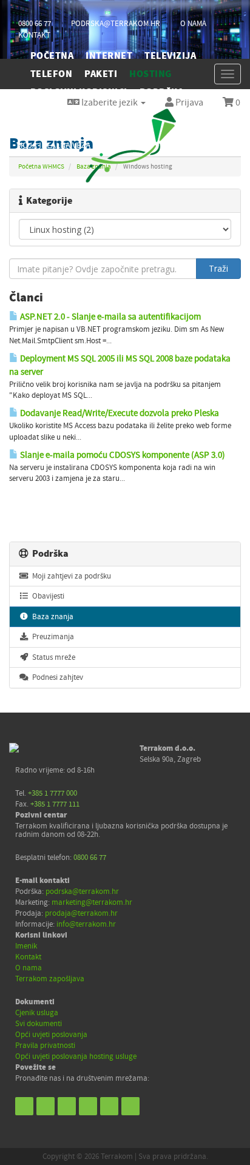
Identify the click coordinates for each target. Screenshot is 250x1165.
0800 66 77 (34, 24)
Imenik (26, 946)
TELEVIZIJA (170, 55)
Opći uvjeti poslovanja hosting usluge (76, 1056)
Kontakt (28, 957)
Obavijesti (46, 596)
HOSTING (150, 74)
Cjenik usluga (36, 1013)
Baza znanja (51, 617)
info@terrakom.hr (86, 924)
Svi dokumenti (38, 1024)
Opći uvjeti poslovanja (51, 1034)
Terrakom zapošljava (49, 979)
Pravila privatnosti (45, 1045)
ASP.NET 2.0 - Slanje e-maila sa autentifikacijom (109, 317)
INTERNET (109, 55)
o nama (193, 24)
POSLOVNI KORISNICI (78, 92)
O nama (28, 968)
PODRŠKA (161, 92)
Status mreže (52, 657)
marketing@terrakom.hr (92, 902)
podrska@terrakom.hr (115, 24)
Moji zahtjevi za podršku (70, 576)
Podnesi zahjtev (56, 677)
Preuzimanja (51, 637)
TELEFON (51, 74)
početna (51, 55)
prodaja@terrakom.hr (81, 913)
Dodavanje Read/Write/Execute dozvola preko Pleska (118, 413)
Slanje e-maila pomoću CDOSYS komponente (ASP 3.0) (121, 455)
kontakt (34, 35)
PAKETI (100, 74)
